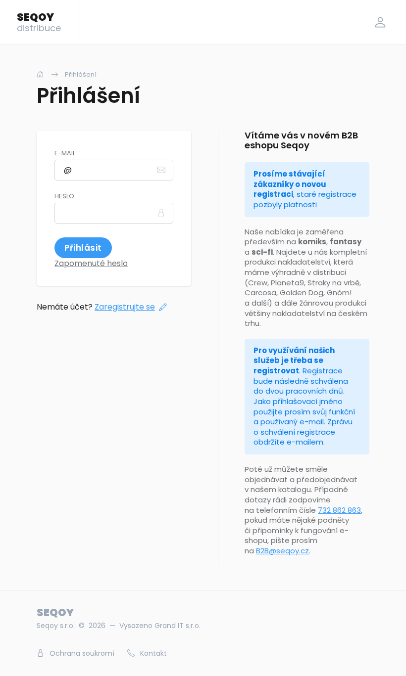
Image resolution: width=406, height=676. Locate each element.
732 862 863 (339, 510)
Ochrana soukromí (81, 653)
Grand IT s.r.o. (177, 626)
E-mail (64, 153)
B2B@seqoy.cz (282, 550)
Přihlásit (83, 248)
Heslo (64, 196)
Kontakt (152, 653)
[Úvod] (40, 74)
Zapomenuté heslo (91, 263)
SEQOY (39, 22)
